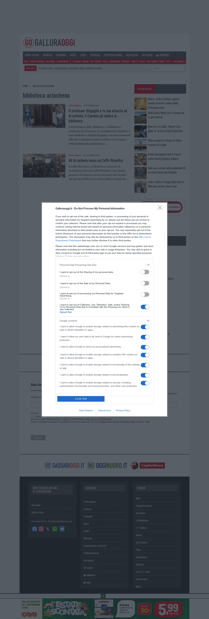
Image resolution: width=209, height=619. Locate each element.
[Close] (161, 209)
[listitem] (104, 264)
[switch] (145, 272)
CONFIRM (81, 399)
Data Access (104, 410)
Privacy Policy (123, 410)
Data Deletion (86, 410)
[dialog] (104, 309)
